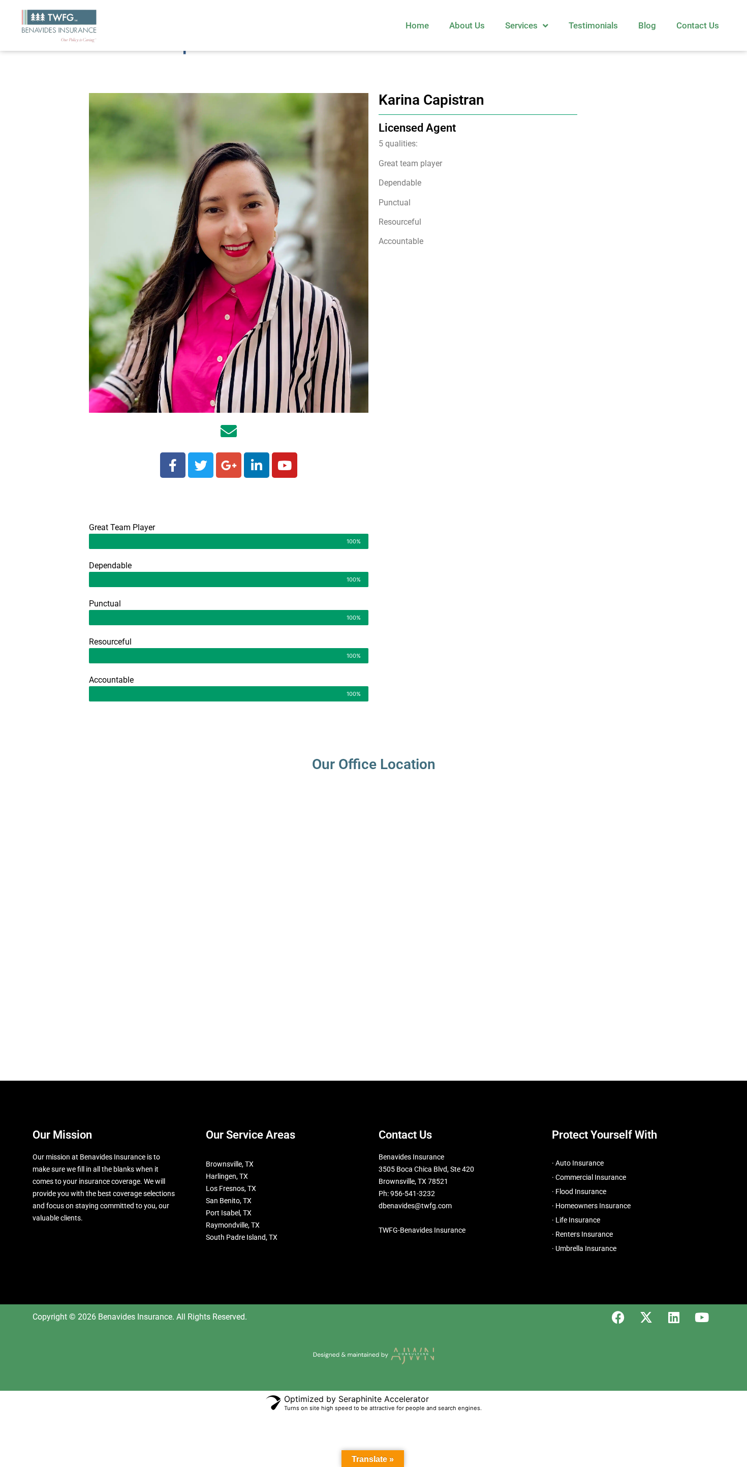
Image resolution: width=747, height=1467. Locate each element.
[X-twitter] (646, 1317)
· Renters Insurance (582, 1234)
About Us (467, 25)
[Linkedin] (256, 465)
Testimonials (593, 25)
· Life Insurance (576, 1220)
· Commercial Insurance (589, 1177)
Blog (647, 25)
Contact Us (697, 25)
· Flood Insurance (579, 1191)
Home (417, 25)
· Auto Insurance (578, 1163)
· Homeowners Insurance (591, 1206)
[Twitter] (200, 465)
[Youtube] (284, 465)
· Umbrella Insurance (584, 1248)
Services (521, 25)
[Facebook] (172, 465)
